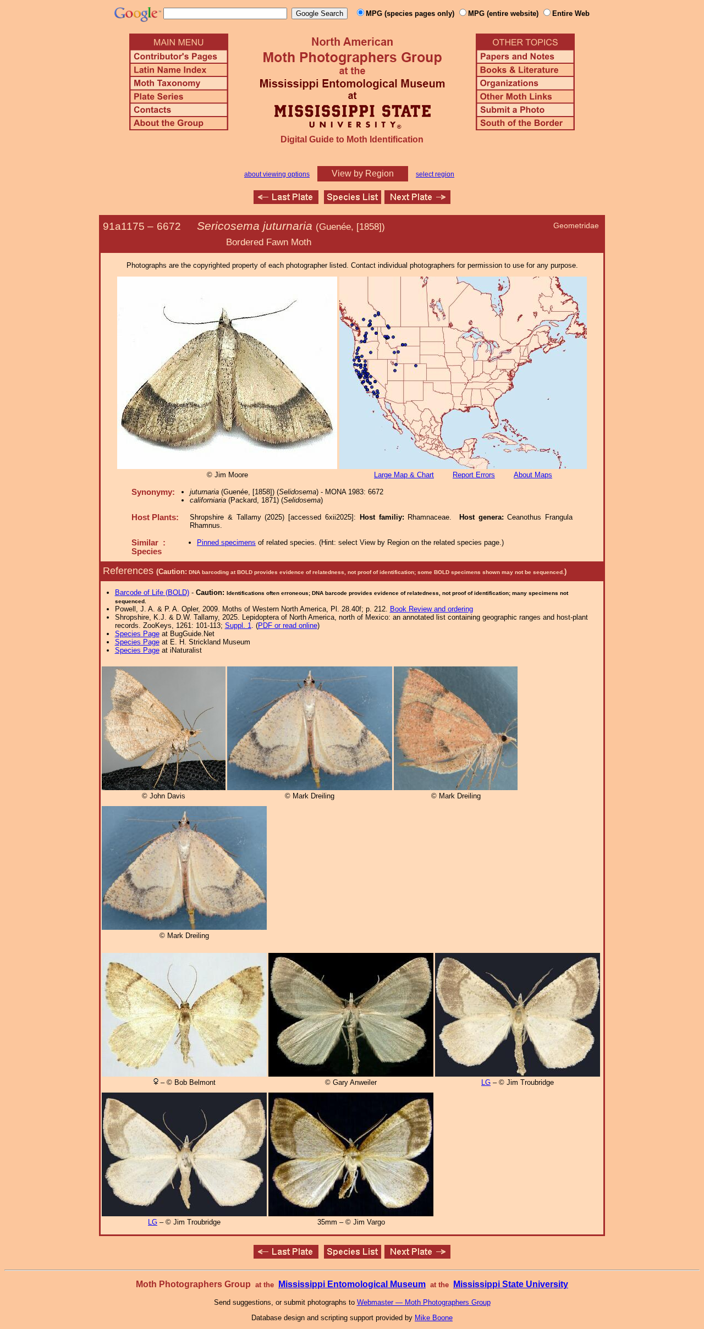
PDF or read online (287, 625)
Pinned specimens (226, 542)
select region (435, 174)
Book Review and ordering (431, 609)
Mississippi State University (510, 1284)
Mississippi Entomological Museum (352, 1284)
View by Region (363, 173)
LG (486, 1082)
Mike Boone (434, 1318)
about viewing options (277, 174)
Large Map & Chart (404, 475)
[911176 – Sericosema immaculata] (417, 201)
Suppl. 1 (238, 625)
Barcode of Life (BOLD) (152, 592)
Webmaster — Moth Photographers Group (424, 1302)
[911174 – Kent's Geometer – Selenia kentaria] (286, 201)
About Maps (533, 475)
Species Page (137, 634)
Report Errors (474, 475)
